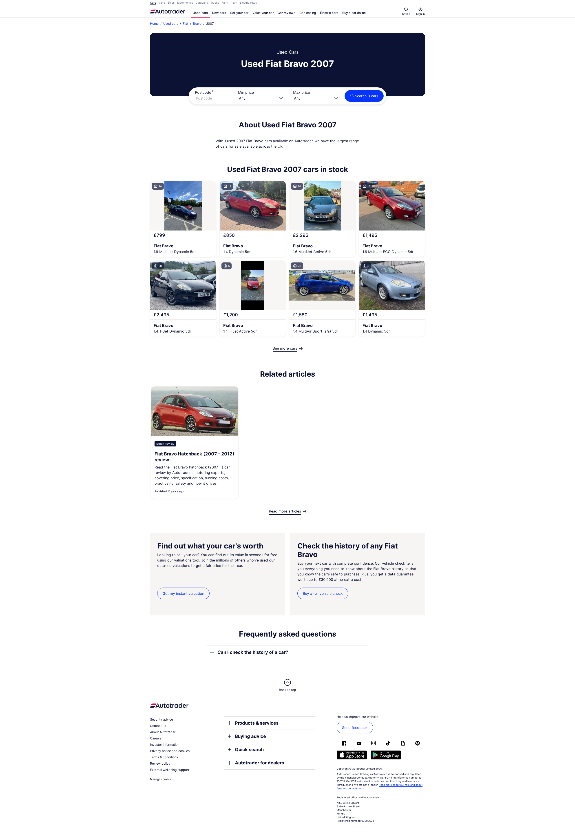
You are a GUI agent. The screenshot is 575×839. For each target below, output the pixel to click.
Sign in (420, 14)
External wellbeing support (169, 770)
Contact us (158, 726)
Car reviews (286, 13)
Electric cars (329, 13)
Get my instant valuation (183, 593)
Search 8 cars (366, 96)
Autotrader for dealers (259, 763)
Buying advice (250, 736)
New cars (219, 13)
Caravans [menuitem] (202, 2)
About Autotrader (162, 732)
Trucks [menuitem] (214, 2)
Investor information (164, 744)
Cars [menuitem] (153, 2)
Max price (301, 92)
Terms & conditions (164, 757)
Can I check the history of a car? (252, 652)
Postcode (203, 92)
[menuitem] (200, 13)
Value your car (263, 13)
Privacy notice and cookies (170, 751)
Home (154, 23)
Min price (246, 92)
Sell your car (239, 13)
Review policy (160, 763)
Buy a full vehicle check (323, 593)
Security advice (161, 719)
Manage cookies (160, 779)
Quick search (249, 749)
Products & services (257, 723)
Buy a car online (354, 13)
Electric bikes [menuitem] (248, 2)
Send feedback (355, 727)
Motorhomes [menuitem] (185, 2)
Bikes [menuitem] (171, 2)
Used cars (200, 13)
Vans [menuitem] (162, 2)
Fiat (185, 23)
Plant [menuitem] (234, 2)
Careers (155, 738)
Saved (406, 14)
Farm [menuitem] (225, 2)
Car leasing (307, 13)
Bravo (197, 23)
